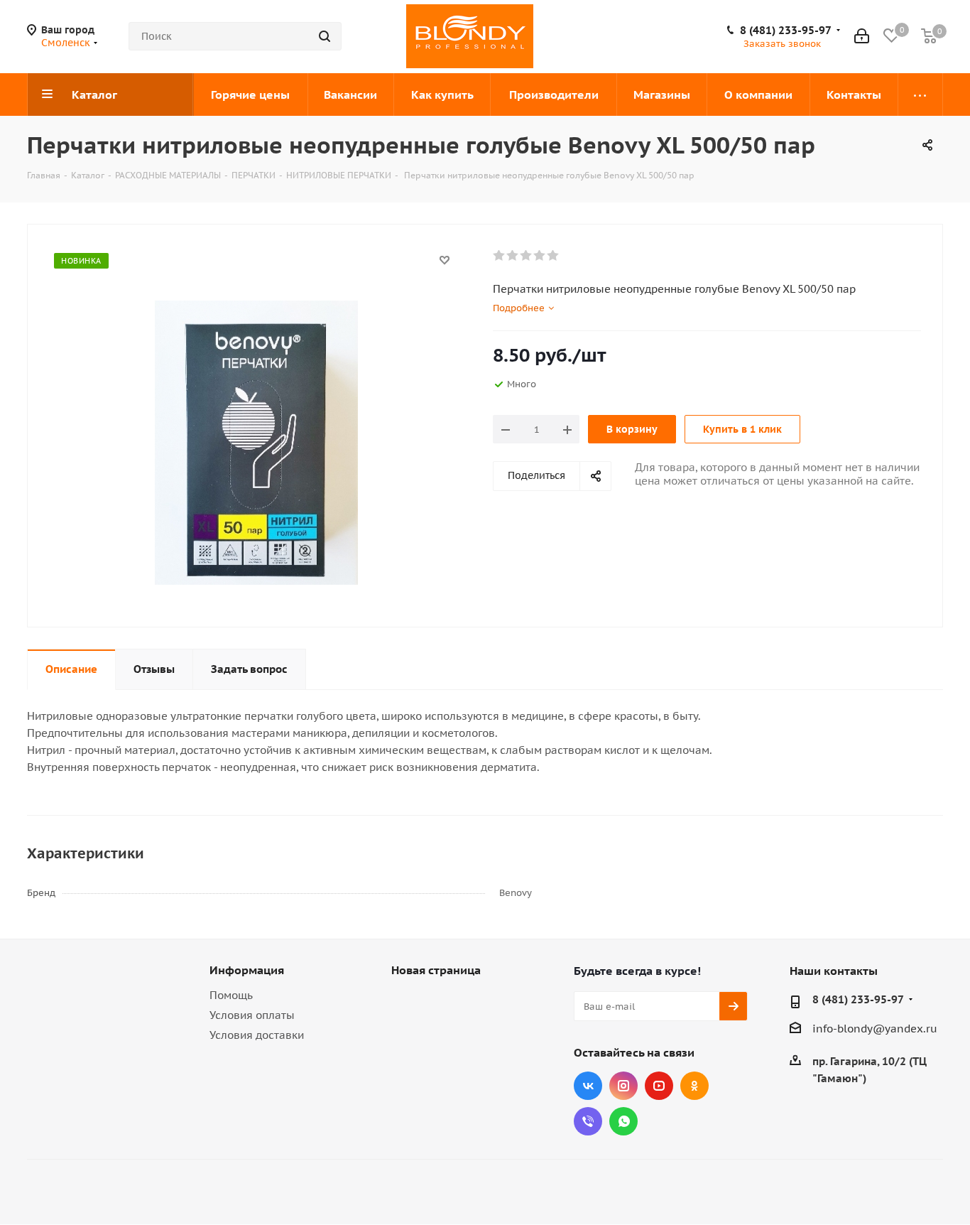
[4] (540, 255)
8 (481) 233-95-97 (786, 30)
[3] (526, 255)
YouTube (659, 1086)
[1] (499, 255)
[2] (513, 255)
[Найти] (324, 36)
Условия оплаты (252, 1015)
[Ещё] (920, 94)
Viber (588, 1121)
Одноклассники (694, 1086)
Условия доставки (256, 1035)
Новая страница (436, 970)
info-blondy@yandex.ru (874, 1028)
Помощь (231, 995)
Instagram (623, 1086)
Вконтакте (588, 1086)
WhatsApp (623, 1121)
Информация (246, 970)
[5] (553, 255)
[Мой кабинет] (861, 36)
